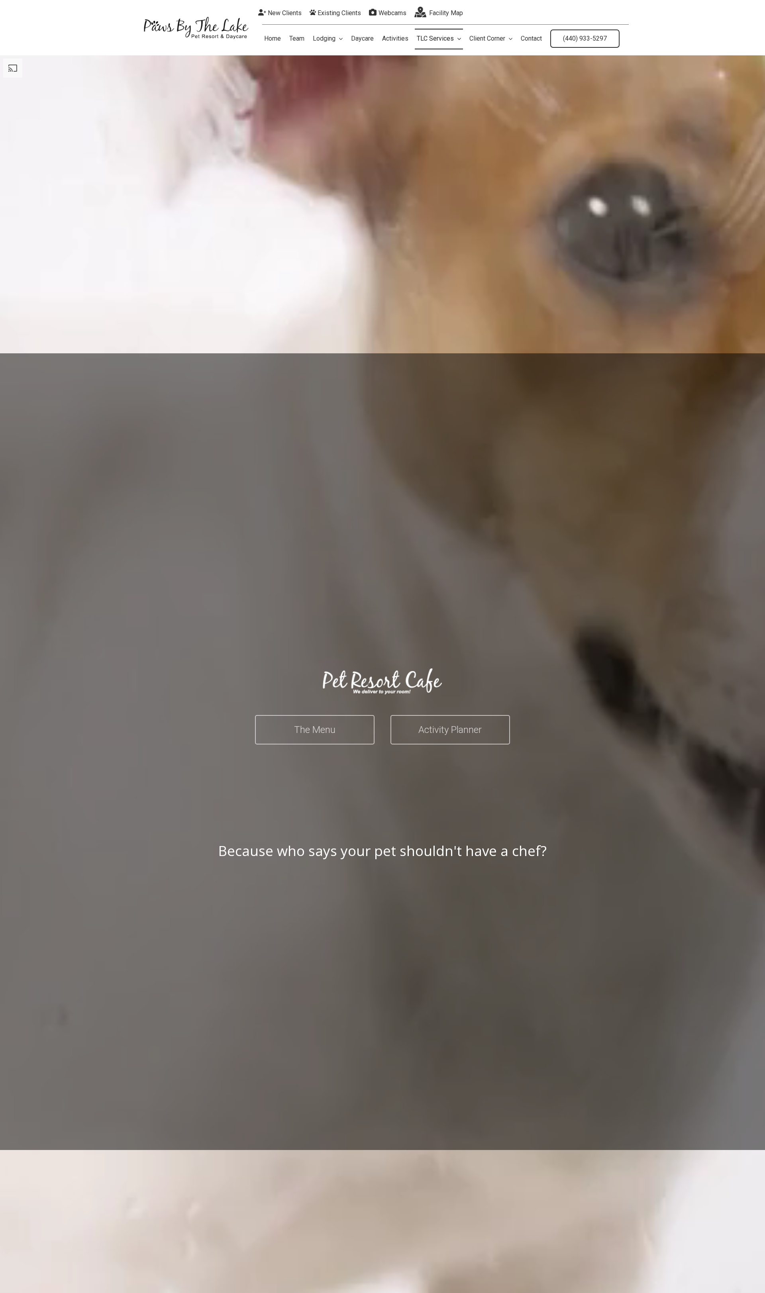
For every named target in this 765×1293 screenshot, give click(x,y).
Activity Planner (450, 729)
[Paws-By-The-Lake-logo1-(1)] (196, 19)
